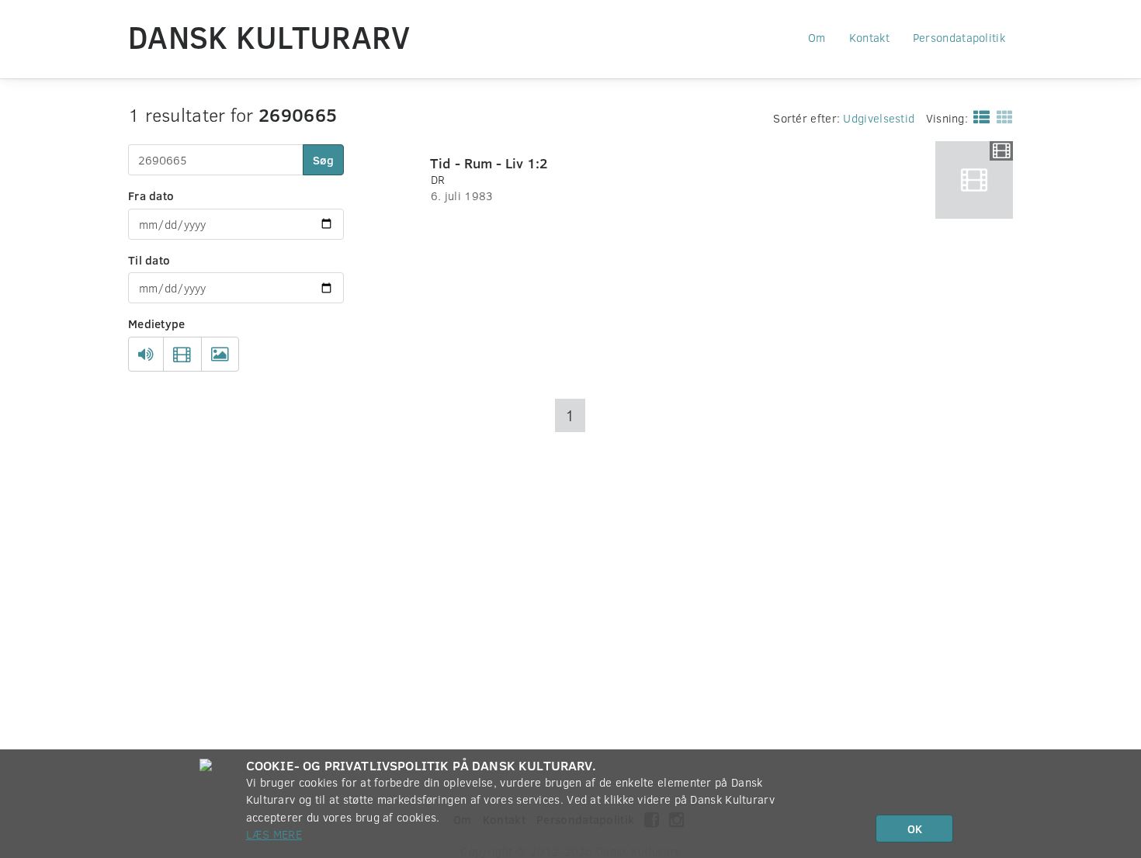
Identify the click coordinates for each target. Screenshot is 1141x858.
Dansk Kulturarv (269, 36)
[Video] (182, 354)
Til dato (149, 260)
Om (817, 37)
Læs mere (274, 834)
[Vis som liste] (978, 116)
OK (914, 828)
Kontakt (869, 37)
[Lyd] (146, 354)
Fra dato (151, 195)
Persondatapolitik (959, 37)
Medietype (157, 323)
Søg (323, 160)
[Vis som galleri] (1001, 116)
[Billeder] (220, 354)
